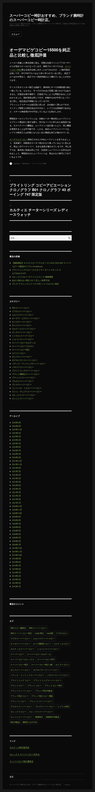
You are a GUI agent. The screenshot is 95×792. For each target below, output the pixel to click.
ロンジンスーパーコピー (23, 398)
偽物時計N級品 (52, 716)
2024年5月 (16, 454)
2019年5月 (16, 572)
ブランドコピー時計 (53, 685)
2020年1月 (16, 544)
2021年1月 (16, 502)
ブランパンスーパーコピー (24, 377)
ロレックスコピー (18, 711)
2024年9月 (16, 447)
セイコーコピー (19, 353)
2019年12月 (17, 548)
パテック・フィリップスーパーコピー (29, 363)
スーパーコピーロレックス (22, 659)
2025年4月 (16, 433)
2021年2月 (16, 499)
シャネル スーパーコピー (23, 335)
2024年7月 (16, 450)
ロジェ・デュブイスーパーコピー (27, 391)
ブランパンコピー (18, 701)
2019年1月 (16, 586)
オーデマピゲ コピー (19, 139)
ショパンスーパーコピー (23, 339)
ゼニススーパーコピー (22, 356)
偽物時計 (39, 716)
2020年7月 (16, 523)
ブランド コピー (34, 685)
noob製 (50, 633)
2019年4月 (16, 576)
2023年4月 (16, 474)
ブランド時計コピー (19, 695)
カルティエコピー (62, 643)
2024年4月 (16, 457)
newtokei (16, 163)
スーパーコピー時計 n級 (42, 664)
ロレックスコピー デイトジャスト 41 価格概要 (32, 276)
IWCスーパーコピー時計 (21, 633)
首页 (11, 776)
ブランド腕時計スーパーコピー (26, 374)
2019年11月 (17, 551)
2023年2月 (16, 481)
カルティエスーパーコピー (24, 328)
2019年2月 (16, 583)
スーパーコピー (17, 654)
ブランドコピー (17, 685)
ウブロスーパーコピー (22, 311)
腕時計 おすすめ (30, 722)
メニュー (15, 34)
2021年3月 (16, 495)
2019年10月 (17, 555)
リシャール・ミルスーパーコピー (27, 388)
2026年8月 (16, 422)
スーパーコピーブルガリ (23, 346)
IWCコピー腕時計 (18, 628)
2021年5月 (16, 492)
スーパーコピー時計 (39, 163)
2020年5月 (16, 530)
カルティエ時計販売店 (19, 747)
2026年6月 (16, 426)
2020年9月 (16, 516)
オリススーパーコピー (22, 325)
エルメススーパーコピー (23, 314)
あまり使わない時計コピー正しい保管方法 (31, 280)
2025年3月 (16, 436)
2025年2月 (16, 440)
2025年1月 (16, 443)
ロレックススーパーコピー (24, 395)
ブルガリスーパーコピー (23, 381)
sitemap (67, 784)
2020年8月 (16, 520)
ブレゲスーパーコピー (22, 384)
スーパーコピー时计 (46, 659)
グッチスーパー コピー (22, 332)
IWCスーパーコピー (21, 307)
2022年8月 (16, 485)
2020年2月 (16, 541)
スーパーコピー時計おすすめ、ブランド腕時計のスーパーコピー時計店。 (47, 17)
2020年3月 (16, 537)
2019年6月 (16, 569)
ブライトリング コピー (21, 680)
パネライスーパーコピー (23, 367)
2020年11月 (17, 509)
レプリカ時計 (64, 706)
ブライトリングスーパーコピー (26, 370)
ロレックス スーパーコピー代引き (25, 754)
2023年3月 (16, 478)
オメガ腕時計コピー (42, 643)
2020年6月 (16, 527)
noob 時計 (39, 633)
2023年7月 (16, 471)
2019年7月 (16, 565)
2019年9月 (16, 558)
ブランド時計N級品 (43, 690)
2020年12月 (17, 506)
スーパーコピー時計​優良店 (21, 761)
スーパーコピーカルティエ (24, 342)
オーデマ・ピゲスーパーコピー (26, 318)
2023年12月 (17, 461)
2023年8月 (16, 467)
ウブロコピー (62, 633)
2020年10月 (17, 513)
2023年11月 (17, 464)
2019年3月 (16, 579)
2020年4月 (16, 534)
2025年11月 (17, 429)
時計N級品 (15, 722)
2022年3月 (16, 488)
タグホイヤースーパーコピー (25, 360)
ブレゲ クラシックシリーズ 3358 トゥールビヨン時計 (35, 283)
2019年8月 (16, 562)
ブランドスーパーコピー (21, 690)
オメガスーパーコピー (22, 321)
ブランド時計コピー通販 (42, 695)
